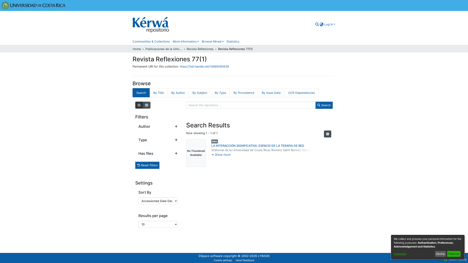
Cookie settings (223, 260)
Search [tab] (141, 93)
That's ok (453, 253)
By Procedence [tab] (243, 93)
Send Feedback (245, 260)
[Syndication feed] (327, 133)
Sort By (144, 192)
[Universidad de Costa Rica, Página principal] (33, 5)
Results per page (153, 216)
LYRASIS (264, 256)
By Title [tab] (158, 93)
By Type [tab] (220, 93)
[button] (221, 154)
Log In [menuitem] (328, 24)
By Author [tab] (178, 93)
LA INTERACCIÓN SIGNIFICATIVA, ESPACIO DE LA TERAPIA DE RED (257, 145)
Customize (400, 253)
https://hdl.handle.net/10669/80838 (204, 66)
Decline (440, 253)
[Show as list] (139, 105)
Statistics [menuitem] (233, 41)
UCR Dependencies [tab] (301, 93)
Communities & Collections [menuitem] (151, 41)
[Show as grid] (146, 105)
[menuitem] (321, 24)
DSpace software (210, 256)
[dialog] (427, 247)
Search (325, 105)
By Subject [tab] (200, 93)
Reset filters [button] (149, 165)
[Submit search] (317, 24)
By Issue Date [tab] (271, 93)
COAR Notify (457, 259)
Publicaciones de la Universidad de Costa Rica (164, 49)
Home (137, 49)
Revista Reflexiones (200, 49)
